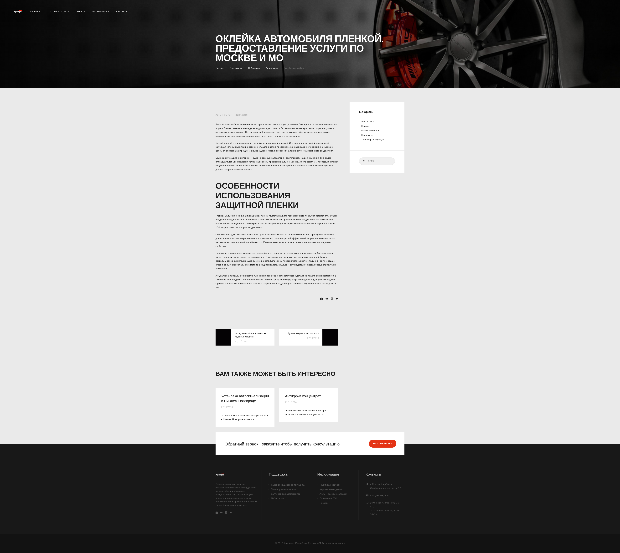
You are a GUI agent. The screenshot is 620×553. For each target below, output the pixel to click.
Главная (219, 68)
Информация (236, 68)
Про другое (367, 135)
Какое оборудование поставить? (288, 484)
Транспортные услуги (372, 139)
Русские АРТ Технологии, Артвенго (326, 543)
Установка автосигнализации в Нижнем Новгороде (245, 398)
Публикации (254, 68)
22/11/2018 (242, 115)
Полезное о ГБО (370, 130)
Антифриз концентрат (303, 396)
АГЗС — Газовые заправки (333, 493)
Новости (365, 126)
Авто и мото (272, 68)
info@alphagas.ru (379, 495)
